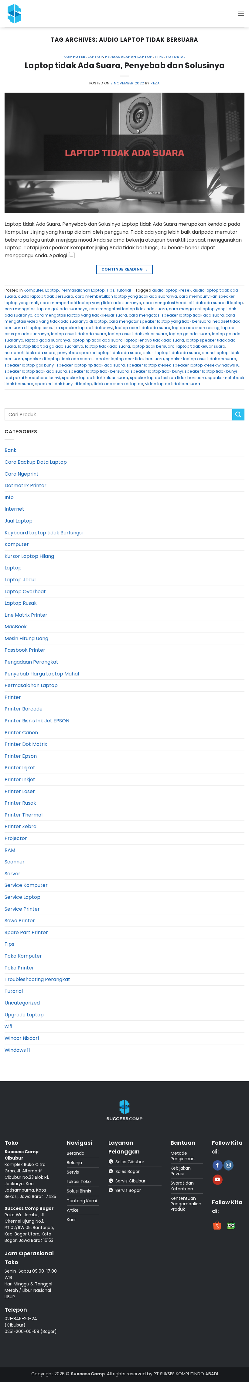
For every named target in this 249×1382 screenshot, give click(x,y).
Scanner (15, 861)
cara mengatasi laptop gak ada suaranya (46, 308)
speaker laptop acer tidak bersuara (129, 358)
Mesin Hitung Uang (26, 638)
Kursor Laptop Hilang (29, 556)
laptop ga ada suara (189, 333)
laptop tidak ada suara (107, 346)
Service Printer (22, 908)
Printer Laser (20, 791)
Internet (14, 508)
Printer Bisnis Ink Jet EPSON (37, 720)
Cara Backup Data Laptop (36, 462)
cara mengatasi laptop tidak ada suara (128, 308)
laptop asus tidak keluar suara (137, 333)
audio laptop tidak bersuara (45, 296)
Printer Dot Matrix (26, 744)
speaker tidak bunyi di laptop (63, 383)
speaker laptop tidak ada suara (36, 371)
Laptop (95, 56)
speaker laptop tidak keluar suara (95, 377)
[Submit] (238, 414)
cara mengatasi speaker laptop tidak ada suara (176, 315)
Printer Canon (21, 732)
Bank (10, 450)
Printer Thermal (24, 814)
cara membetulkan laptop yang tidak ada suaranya (126, 296)
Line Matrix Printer (26, 614)
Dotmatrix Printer (25, 485)
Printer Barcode (24, 708)
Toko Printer (19, 967)
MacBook (16, 626)
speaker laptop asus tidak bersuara (201, 358)
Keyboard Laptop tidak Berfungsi (44, 532)
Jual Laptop (18, 520)
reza (155, 83)
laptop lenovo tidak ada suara (154, 340)
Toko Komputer (23, 955)
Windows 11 (17, 1050)
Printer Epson (21, 756)
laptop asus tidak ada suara (78, 333)
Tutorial (175, 56)
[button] (240, 13)
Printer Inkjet (20, 779)
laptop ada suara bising (196, 327)
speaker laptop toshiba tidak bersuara (168, 377)
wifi (8, 1026)
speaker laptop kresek (149, 365)
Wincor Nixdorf (22, 1038)
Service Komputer (26, 885)
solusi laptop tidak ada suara (171, 352)
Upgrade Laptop (24, 1014)
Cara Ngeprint (22, 473)
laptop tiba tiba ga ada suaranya (50, 346)
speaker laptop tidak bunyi (157, 371)
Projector (16, 838)
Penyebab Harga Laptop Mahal (42, 673)
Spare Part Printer (26, 932)
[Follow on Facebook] (218, 1165)
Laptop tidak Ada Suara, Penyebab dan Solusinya (125, 65)
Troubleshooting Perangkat (37, 979)
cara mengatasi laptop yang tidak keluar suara (80, 315)
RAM (10, 850)
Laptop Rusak (21, 603)
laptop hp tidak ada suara (97, 340)
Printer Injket (20, 767)
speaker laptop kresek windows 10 (206, 365)
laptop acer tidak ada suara (142, 327)
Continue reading (124, 269)
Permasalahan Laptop (129, 56)
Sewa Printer (20, 920)
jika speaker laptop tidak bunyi (83, 327)
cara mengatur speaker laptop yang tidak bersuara (160, 321)
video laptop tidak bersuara (172, 383)
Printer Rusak (20, 802)
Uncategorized (22, 1002)
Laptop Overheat (25, 591)
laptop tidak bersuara (153, 346)
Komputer (74, 56)
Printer (13, 697)
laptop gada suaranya (47, 340)
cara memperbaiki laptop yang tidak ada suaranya (90, 302)
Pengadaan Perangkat (31, 661)
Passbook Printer (25, 650)
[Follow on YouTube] (218, 1180)
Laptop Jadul (20, 579)
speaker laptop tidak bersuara (99, 371)
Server (12, 873)
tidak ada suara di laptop (118, 383)
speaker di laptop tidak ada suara (58, 358)
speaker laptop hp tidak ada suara (90, 365)
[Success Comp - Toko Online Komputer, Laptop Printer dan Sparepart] (18, 13)
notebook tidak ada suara (30, 352)
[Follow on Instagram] (228, 1165)
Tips (159, 56)
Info (9, 497)
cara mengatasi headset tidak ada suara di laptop (193, 302)
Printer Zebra (20, 826)
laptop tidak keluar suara (200, 346)
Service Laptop (22, 897)
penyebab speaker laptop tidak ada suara (99, 352)
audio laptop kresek (171, 290)
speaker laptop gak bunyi (30, 365)
